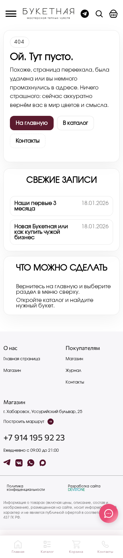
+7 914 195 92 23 (34, 437)
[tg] (7, 462)
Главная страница (21, 359)
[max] (42, 462)
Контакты (28, 141)
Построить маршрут (23, 422)
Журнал (73, 370)
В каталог (75, 123)
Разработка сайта (84, 488)
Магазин (12, 370)
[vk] (19, 462)
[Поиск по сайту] (99, 14)
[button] (113, 14)
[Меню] (10, 14)
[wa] (31, 462)
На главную (32, 123)
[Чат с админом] (85, 14)
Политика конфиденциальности (26, 488)
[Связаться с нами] (108, 513)
